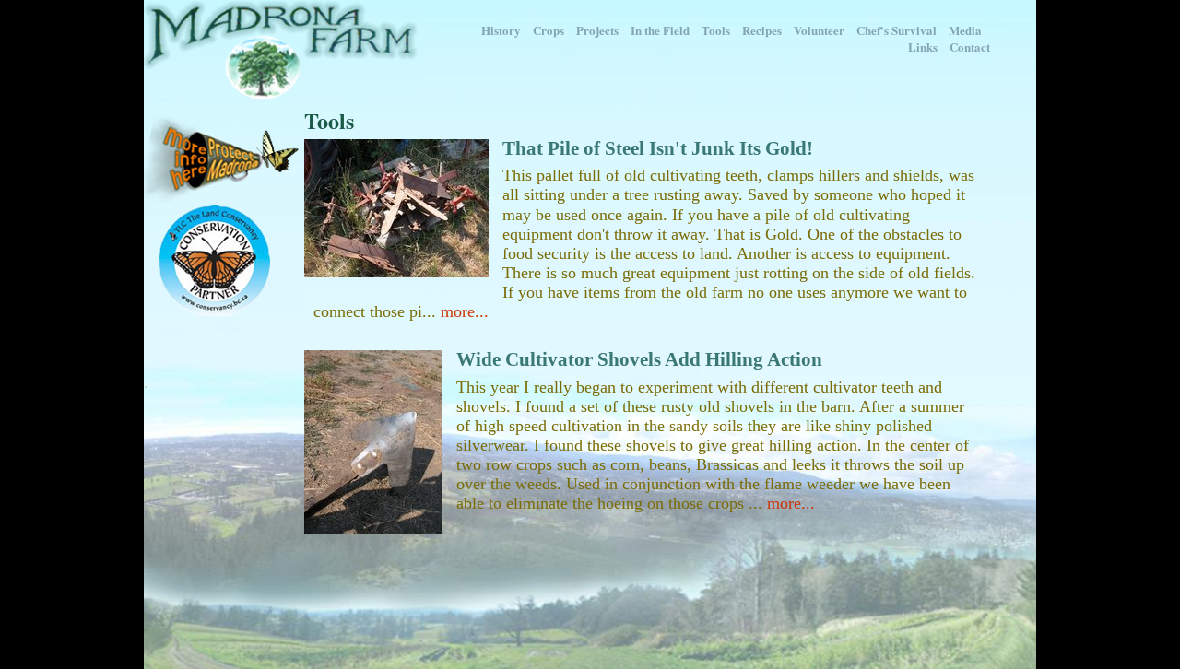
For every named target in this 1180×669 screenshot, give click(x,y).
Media (965, 30)
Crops (548, 30)
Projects (597, 30)
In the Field (660, 30)
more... (465, 311)
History (501, 30)
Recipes (762, 30)
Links (923, 46)
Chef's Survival (896, 30)
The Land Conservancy (224, 260)
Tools (716, 30)
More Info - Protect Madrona (224, 157)
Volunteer (819, 30)
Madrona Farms (283, 50)
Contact (970, 46)
